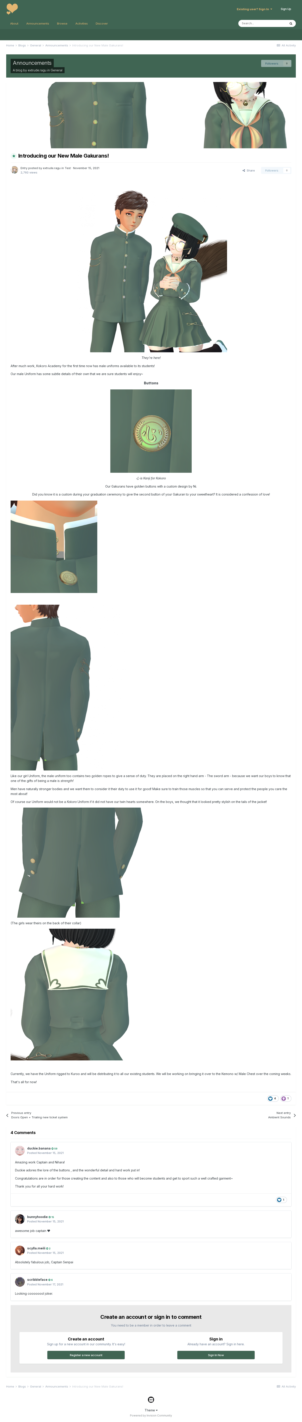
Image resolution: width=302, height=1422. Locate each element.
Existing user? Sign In (253, 9)
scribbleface (37, 1279)
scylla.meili (36, 1248)
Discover (102, 23)
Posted (45, 1153)
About (14, 23)
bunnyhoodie (37, 1217)
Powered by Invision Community (151, 1415)
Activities (81, 23)
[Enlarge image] (151, 431)
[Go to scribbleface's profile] (20, 1282)
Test (68, 168)
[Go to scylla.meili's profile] (20, 1250)
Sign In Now (216, 1355)
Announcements (37, 23)
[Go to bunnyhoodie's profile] (20, 1219)
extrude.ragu (37, 70)
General (56, 70)
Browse (62, 23)
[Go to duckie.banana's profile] (20, 1150)
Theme (150, 1410)
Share (250, 170)
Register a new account (86, 1355)
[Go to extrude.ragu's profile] (14, 169)
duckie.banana (39, 1148)
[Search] (291, 23)
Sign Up (286, 9)
